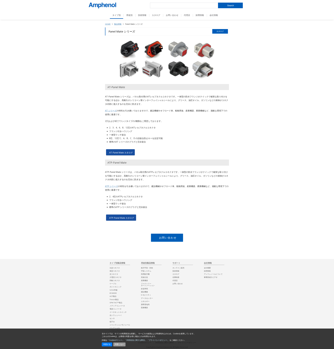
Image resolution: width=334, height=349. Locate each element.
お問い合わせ (168, 237)
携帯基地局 (145, 304)
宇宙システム (146, 271)
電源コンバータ (115, 309)
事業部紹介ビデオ (210, 277)
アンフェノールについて (213, 274)
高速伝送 (144, 277)
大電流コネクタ (115, 277)
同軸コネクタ (115, 280)
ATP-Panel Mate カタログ (121, 217)
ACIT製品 (113, 296)
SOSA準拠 (113, 290)
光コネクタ (114, 274)
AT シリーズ (111, 110)
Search (230, 5)
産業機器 (144, 280)
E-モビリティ (146, 295)
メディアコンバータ (117, 306)
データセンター (147, 298)
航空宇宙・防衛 (147, 268)
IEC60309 (113, 293)
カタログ (156, 15)
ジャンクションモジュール (120, 325)
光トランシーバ (115, 315)
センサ (112, 318)
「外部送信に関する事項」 (136, 340)
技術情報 (175, 271)
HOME (108, 24)
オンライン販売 (178, 268)
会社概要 (207, 268)
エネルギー (145, 301)
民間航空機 (145, 274)
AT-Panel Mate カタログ (121, 152)
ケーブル (113, 283)
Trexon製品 (114, 299)
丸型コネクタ (115, 268)
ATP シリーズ (111, 186)
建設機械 (144, 292)
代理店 (187, 15)
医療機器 (144, 307)
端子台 (112, 321)
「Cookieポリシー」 (115, 340)
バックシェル (115, 328)
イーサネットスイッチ (118, 312)
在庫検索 (175, 277)
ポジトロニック (115, 287)
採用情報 (200, 15)
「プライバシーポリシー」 (158, 340)
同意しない (119, 344)
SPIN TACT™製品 (116, 302)
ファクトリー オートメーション (148, 284)
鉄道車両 (144, 288)
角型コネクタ (115, 271)
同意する (107, 344)
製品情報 (117, 24)
